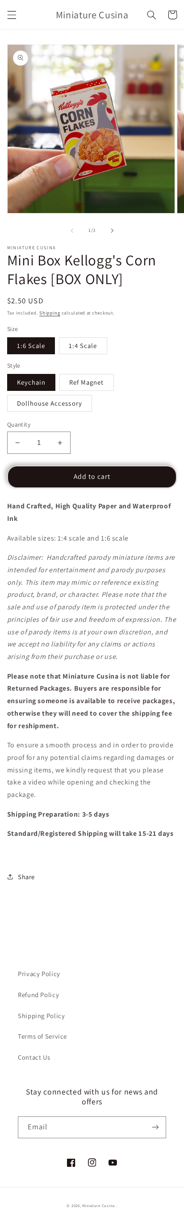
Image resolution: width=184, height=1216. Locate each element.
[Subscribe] (155, 1127)
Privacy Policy (39, 973)
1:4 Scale (83, 345)
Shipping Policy (41, 1015)
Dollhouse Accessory (49, 403)
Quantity (18, 424)
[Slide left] (72, 230)
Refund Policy (38, 994)
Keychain (31, 382)
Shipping (49, 313)
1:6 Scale (31, 345)
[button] (11, 14)
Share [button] (26, 876)
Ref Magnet (86, 382)
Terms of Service (42, 1036)
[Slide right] (112, 230)
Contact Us (34, 1057)
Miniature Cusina (98, 1205)
